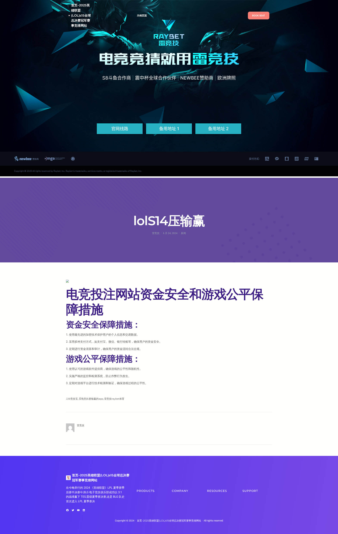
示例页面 (142, 15)
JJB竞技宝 (72, 398)
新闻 (183, 233)
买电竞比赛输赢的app (91, 398)
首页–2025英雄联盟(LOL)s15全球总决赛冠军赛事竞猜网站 (81, 15)
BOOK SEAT (258, 15)
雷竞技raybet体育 (114, 398)
